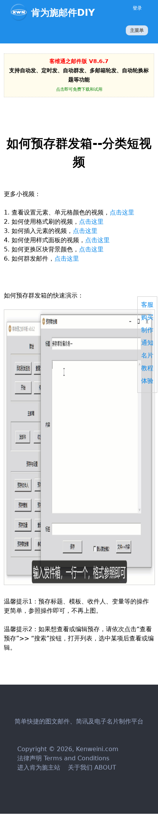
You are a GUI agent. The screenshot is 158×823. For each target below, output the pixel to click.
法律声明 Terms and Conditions (63, 758)
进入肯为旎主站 (38, 767)
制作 (147, 330)
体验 (147, 380)
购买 (147, 317)
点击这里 (122, 212)
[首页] (20, 12)
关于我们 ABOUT (91, 767)
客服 (147, 304)
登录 (137, 8)
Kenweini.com (97, 749)
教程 (147, 368)
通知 (147, 342)
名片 (147, 355)
